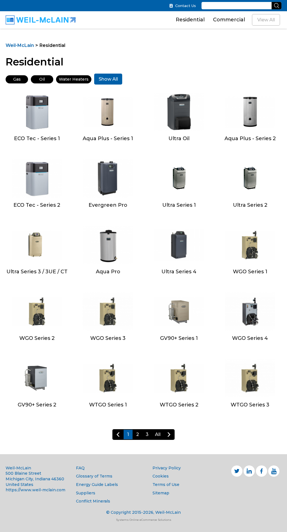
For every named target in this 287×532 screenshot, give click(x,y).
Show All (108, 79)
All (158, 434)
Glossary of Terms (94, 476)
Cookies (160, 476)
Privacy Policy (166, 467)
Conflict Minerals (93, 501)
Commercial (229, 20)
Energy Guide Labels (97, 484)
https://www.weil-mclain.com (35, 489)
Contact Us (185, 6)
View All (266, 19)
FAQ (80, 467)
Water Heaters (74, 79)
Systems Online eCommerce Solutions (143, 520)
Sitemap (160, 492)
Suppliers (85, 492)
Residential (190, 20)
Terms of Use (165, 484)
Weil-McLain (20, 45)
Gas (17, 79)
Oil (42, 79)
